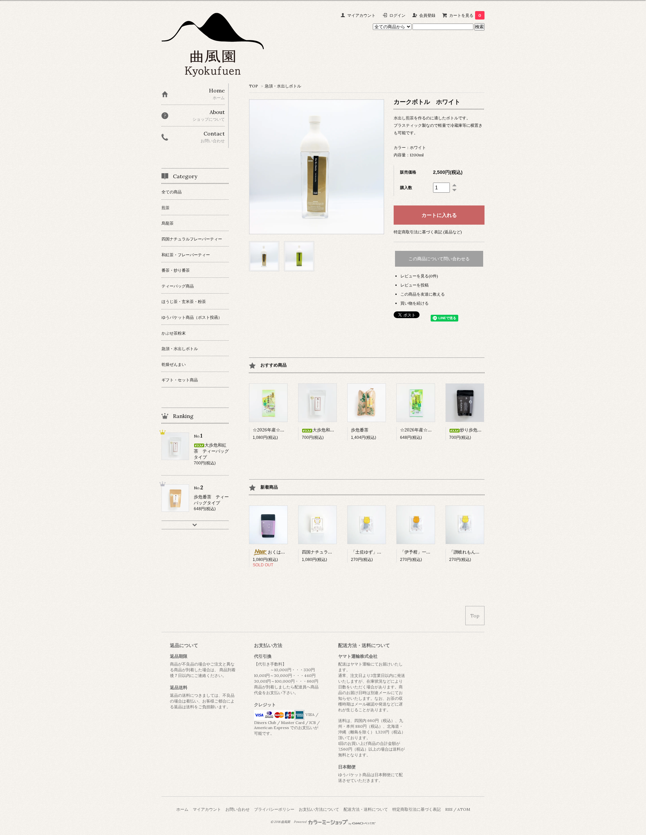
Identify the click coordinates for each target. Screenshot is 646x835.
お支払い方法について (319, 809)
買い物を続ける (414, 303)
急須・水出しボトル (283, 85)
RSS (449, 809)
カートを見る (465, 15)
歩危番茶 (359, 430)
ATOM (463, 809)
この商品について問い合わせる (439, 258)
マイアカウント (361, 15)
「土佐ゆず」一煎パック (375, 552)
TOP (253, 85)
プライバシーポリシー (274, 809)
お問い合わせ (237, 809)
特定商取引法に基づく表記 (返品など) (428, 231)
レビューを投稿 (414, 285)
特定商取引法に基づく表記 (416, 809)
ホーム (182, 809)
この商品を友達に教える (422, 294)
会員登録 (427, 15)
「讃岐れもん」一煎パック (475, 552)
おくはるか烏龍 (283, 552)
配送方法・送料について (366, 809)
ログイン (397, 15)
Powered (300, 822)
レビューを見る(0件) (419, 275)
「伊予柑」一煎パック (422, 552)
